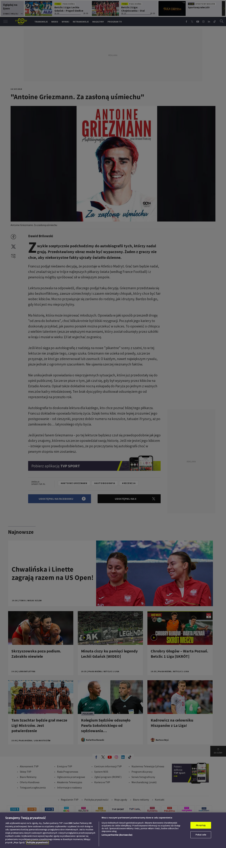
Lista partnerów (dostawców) (117, 834)
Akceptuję (201, 825)
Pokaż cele (201, 834)
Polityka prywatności (37, 842)
